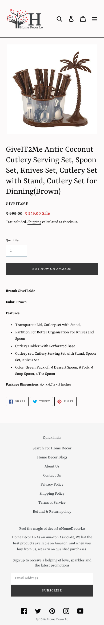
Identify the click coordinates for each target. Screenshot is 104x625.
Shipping (34, 222)
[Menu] (95, 18)
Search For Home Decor (52, 448)
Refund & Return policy (52, 512)
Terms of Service (52, 502)
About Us (52, 466)
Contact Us (52, 475)
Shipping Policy (52, 493)
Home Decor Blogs (52, 457)
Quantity (12, 240)
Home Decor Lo (57, 619)
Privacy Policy (52, 484)
